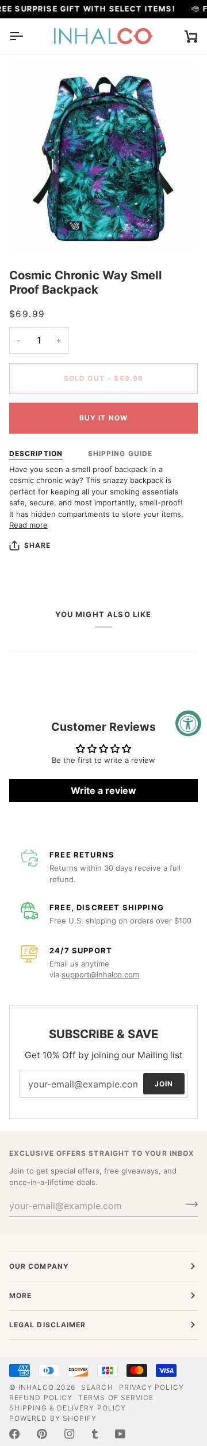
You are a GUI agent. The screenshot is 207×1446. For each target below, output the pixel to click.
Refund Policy (40, 1397)
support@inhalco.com (100, 974)
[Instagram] (69, 1434)
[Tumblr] (95, 1434)
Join (164, 1083)
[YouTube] (120, 1434)
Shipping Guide (120, 453)
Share (37, 545)
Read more (28, 524)
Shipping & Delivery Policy (67, 1408)
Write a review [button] (103, 790)
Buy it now (103, 418)
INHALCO (36, 1387)
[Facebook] (14, 1434)
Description (36, 453)
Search (97, 1387)
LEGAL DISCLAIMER (47, 1324)
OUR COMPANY (39, 1266)
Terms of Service (116, 1397)
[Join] (188, 1204)
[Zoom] (31, 229)
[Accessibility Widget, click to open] (188, 723)
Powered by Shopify (53, 1418)
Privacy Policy (151, 1387)
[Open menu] (26, 36)
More (20, 1295)
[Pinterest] (42, 1434)
